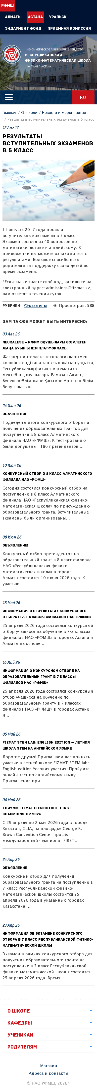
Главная (9, 113)
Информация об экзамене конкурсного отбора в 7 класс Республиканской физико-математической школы (48, 940)
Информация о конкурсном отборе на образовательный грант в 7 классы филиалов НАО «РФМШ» (41, 677)
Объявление (14, 414)
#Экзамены (35, 306)
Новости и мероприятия (64, 113)
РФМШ (11, 54)
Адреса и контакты (48, 1074)
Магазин (48, 1066)
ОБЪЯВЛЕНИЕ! (15, 545)
